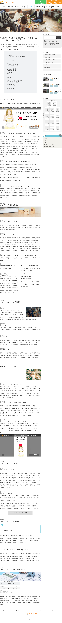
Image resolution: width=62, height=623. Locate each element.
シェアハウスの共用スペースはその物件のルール (14, 59)
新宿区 (51, 86)
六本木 (52, 128)
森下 (57, 127)
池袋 (47, 108)
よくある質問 (51, 6)
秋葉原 (57, 108)
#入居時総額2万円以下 (52, 44)
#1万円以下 (45, 41)
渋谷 (52, 121)
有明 (57, 126)
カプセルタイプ (9, 76)
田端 (51, 110)
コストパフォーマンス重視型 (11, 62)
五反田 (47, 126)
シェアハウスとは (12, 33)
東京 (56, 122)
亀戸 (56, 114)
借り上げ (38, 6)
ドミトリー (9, 74)
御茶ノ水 (51, 116)
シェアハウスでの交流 (9, 79)
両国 (56, 116)
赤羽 (54, 102)
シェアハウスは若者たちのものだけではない (14, 82)
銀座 (57, 120)
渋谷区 (51, 80)
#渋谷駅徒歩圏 (46, 43)
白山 (47, 109)
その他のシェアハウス (12, 70)
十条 (53, 103)
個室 (8, 73)
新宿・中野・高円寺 (49, 57)
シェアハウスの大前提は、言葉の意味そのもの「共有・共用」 (16, 56)
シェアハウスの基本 (9, 55)
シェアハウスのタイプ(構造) (10, 72)
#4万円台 (56, 41)
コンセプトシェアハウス (11, 63)
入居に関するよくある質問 (49, 144)
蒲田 (47, 128)
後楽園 (51, 115)
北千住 (52, 108)
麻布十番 (52, 126)
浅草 (57, 109)
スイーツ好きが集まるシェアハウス (14, 68)
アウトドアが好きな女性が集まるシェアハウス (14, 80)
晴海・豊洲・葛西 (48, 67)
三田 (51, 127)
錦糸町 (57, 115)
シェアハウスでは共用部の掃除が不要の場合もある (15, 57)
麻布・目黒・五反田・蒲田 (50, 70)
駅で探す (17, 6)
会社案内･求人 (44, 6)
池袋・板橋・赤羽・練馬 (50, 59)
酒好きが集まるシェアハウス (13, 66)
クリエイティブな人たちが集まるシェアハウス (14, 81)
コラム (31, 6)
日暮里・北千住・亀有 (49, 64)
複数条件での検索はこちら (48, 49)
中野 (47, 114)
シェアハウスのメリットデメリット (20, 512)
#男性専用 (57, 46)
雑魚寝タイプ (9, 77)
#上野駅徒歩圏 (46, 44)
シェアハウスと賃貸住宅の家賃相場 (11, 91)
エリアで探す (10, 6)
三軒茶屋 (47, 121)
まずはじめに (24, 6)
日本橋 (57, 121)
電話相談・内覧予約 (54, 2)
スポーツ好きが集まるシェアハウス (14, 64)
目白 (47, 110)
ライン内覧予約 (40, 3)
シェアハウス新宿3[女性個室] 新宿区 (56, 83)
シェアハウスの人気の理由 (10, 88)
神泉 (52, 122)
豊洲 (57, 128)
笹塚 (47, 122)
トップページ (3, 33)
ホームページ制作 (31, 619)
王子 (54, 104)
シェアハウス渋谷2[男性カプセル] (55, 76)
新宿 (47, 115)
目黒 (52, 120)
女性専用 (56, 86)
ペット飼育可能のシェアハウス (14, 65)
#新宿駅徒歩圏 (51, 43)
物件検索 (3, 6)
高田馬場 (47, 116)
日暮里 (52, 109)
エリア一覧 (49, 105)
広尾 (47, 127)
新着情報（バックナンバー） (49, 146)
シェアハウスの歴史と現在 (10, 84)
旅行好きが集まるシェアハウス (14, 69)
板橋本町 (49, 103)
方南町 (47, 120)
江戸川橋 (52, 114)
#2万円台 (49, 41)
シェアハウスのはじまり (11, 85)
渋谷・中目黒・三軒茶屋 (50, 54)
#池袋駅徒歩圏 (56, 43)
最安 (56, 92)
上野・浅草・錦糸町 (49, 62)
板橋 (49, 102)
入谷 (57, 110)
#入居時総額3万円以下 (47, 46)
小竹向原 (49, 104)
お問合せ (59, 6)
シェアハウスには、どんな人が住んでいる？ (12, 89)
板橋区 (51, 92)
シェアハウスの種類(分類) (10, 60)
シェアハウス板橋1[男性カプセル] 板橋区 (55, 89)
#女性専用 (53, 46)
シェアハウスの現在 (10, 86)
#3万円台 (52, 41)
